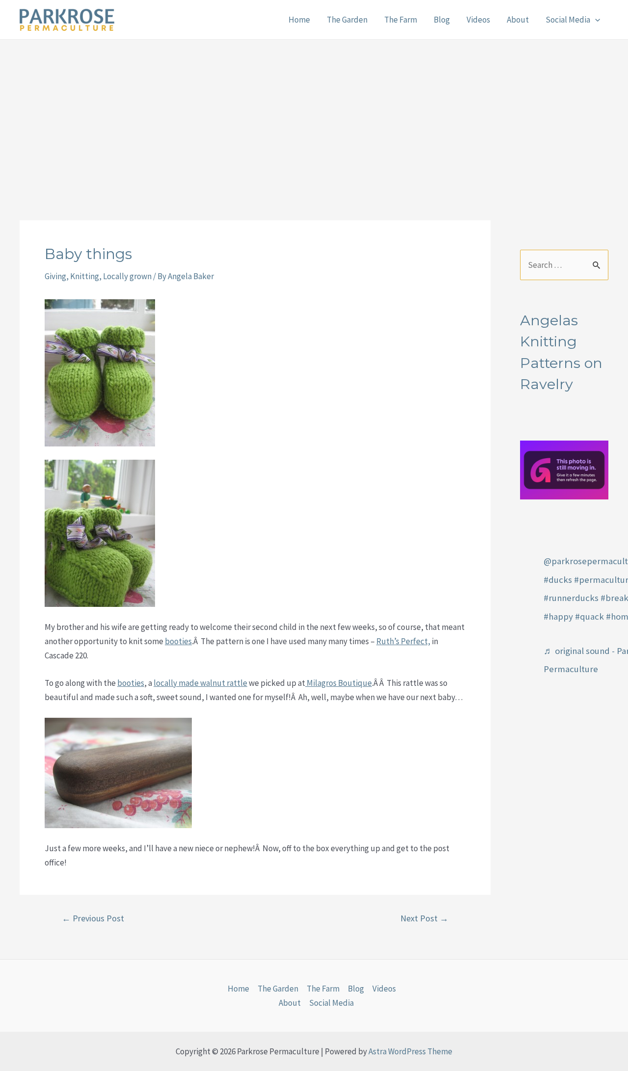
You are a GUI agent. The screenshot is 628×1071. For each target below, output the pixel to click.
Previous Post (93, 918)
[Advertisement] (314, 113)
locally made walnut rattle (200, 683)
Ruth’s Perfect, (403, 641)
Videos (478, 19)
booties (178, 641)
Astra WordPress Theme (410, 1051)
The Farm (400, 19)
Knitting (84, 276)
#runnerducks (571, 597)
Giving (55, 276)
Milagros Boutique (338, 683)
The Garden (347, 19)
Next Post (424, 918)
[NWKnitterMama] (564, 469)
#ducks (558, 579)
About (518, 19)
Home (299, 19)
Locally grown (127, 276)
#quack (589, 616)
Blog (442, 19)
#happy (558, 616)
